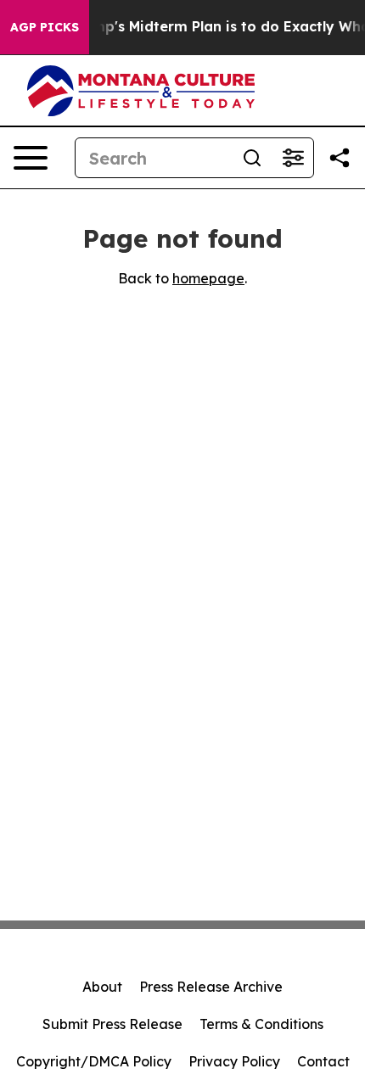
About (102, 986)
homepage (208, 278)
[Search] (252, 157)
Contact (323, 1061)
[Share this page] (339, 158)
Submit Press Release (112, 1023)
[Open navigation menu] (31, 158)
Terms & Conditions (261, 1023)
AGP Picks (44, 27)
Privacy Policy (234, 1061)
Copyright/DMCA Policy (93, 1061)
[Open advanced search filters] (292, 157)
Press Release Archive (211, 986)
